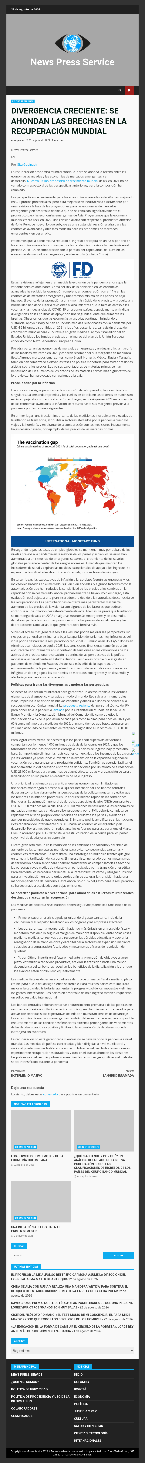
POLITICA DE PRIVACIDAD (29, 1389)
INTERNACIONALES (87, 1440)
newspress (17, 140)
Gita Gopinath (27, 164)
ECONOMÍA (82, 1396)
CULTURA (81, 1418)
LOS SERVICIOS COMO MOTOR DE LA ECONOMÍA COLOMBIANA (41, 1131)
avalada (58, 710)
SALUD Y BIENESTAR (88, 1426)
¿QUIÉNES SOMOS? (25, 1382)
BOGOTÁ (80, 1389)
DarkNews (71, 1454)
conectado (50, 1094)
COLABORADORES (24, 1408)
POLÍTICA (81, 1404)
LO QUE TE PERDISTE (22, 101)
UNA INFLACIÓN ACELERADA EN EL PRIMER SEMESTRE (41, 1201)
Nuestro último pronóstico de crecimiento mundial (62, 181)
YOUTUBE (129, 90)
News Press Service (72, 62)
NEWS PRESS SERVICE (26, 1374)
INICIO (78, 1374)
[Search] (120, 90)
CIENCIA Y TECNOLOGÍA (91, 1433)
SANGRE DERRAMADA (118, 1073)
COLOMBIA (81, 1382)
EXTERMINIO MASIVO (26, 1073)
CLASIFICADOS (21, 1416)
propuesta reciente (76, 705)
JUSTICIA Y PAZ (85, 1411)
